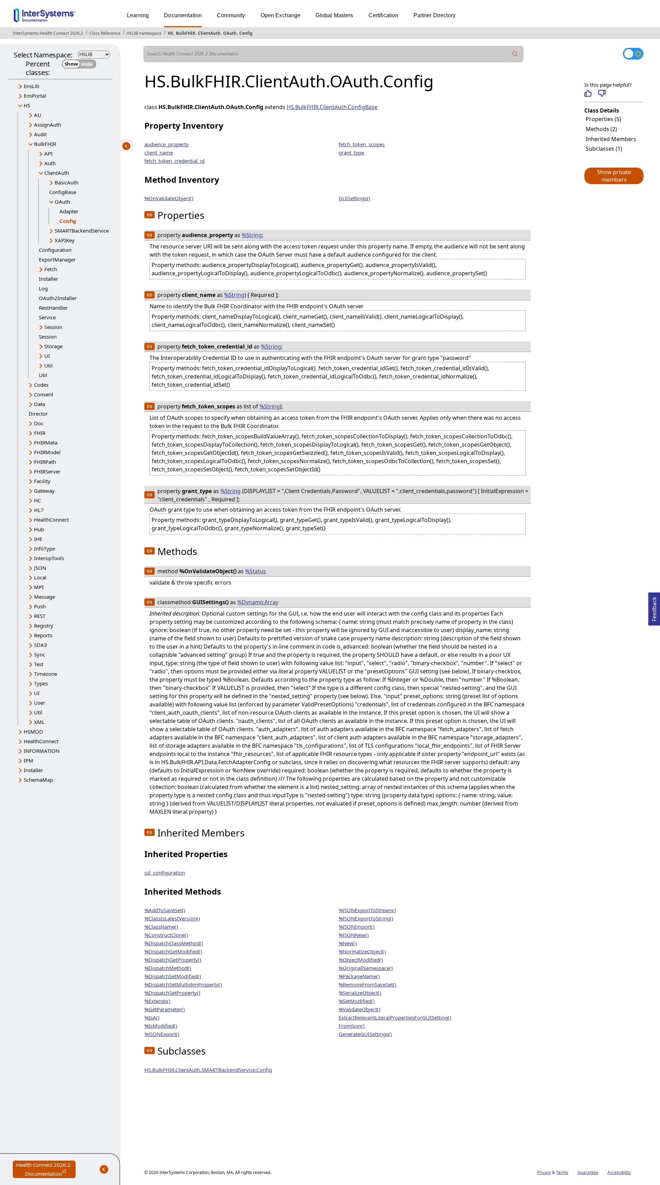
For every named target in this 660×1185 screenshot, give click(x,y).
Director (38, 413)
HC (37, 500)
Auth (50, 163)
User (39, 702)
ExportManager (57, 259)
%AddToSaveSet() (164, 910)
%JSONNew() (354, 934)
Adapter (68, 211)
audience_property (166, 144)
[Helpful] (588, 93)
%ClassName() (161, 926)
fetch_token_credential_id (174, 160)
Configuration (55, 249)
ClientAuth (209, 33)
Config (246, 33)
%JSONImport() (357, 926)
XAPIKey (65, 240)
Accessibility (619, 1172)
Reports (43, 635)
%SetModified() (357, 1000)
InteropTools (49, 558)
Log (43, 288)
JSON (40, 567)
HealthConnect (51, 519)
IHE (38, 538)
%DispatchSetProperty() (172, 992)
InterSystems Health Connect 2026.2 (48, 33)
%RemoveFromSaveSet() (367, 984)
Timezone (45, 673)
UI (47, 355)
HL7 (39, 509)
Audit (40, 134)
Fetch (50, 269)
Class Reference (104, 33)
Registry (43, 625)
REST (39, 615)
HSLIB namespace (144, 33)
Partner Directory (435, 15)
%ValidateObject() (360, 1009)
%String (252, 235)
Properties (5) (603, 119)
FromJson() (352, 1025)
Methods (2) (601, 129)
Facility (42, 481)
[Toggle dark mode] (633, 54)
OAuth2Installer (58, 298)
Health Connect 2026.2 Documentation (46, 1169)
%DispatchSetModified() (172, 976)
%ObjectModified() (361, 959)
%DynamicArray (257, 602)
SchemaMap (38, 779)
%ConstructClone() (166, 934)
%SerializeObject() (360, 992)
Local (40, 577)
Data (39, 404)
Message (44, 596)
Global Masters (334, 15)
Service (47, 317)
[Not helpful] (601, 93)
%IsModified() (160, 1025)
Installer (48, 278)
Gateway (44, 490)
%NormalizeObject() (362, 951)
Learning (138, 15)
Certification (383, 15)
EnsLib (31, 86)
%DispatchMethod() (167, 967)
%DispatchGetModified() (173, 951)
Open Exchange (281, 15)
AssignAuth (47, 124)
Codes (41, 384)
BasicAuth (66, 182)
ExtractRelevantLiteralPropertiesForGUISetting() (395, 1017)
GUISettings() (354, 198)
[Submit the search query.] (515, 54)
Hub (39, 529)
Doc (38, 423)
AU (37, 114)
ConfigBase (62, 192)
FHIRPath (45, 461)
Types (41, 683)
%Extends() (157, 1000)
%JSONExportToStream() (367, 910)
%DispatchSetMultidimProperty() (183, 984)
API (48, 153)
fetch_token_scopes (362, 144)
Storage (53, 346)
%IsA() (152, 1017)
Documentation (183, 15)
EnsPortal (35, 95)
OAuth (229, 33)
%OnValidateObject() (169, 198)
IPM (28, 760)
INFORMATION (41, 750)
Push (40, 606)
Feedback (654, 606)
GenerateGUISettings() (365, 1034)
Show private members (614, 175)
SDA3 (40, 644)
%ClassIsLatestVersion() (172, 918)
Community (231, 15)
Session (53, 326)
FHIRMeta (45, 442)
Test (38, 664)
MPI (39, 587)
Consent (43, 394)
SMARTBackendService (82, 230)
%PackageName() (359, 976)
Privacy (544, 1172)
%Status (255, 571)
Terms (562, 1172)
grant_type (351, 152)
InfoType (44, 548)
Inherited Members (611, 139)
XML (39, 721)
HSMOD (33, 731)
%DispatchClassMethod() (173, 943)
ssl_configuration (164, 872)
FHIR (39, 432)
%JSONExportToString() (366, 918)
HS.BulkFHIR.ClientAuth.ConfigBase (332, 107)
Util (48, 365)
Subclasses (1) (604, 148)
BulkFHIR (185, 33)
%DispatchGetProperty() (172, 959)
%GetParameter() (164, 1009)
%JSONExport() (161, 1034)
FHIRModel (47, 452)
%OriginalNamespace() (366, 967)
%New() (348, 943)
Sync (39, 654)
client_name (158, 152)
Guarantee (588, 1172)
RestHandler (53, 307)
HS (170, 33)
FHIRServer (47, 471)
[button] (613, 176)
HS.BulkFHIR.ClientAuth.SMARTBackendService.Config (208, 1069)
